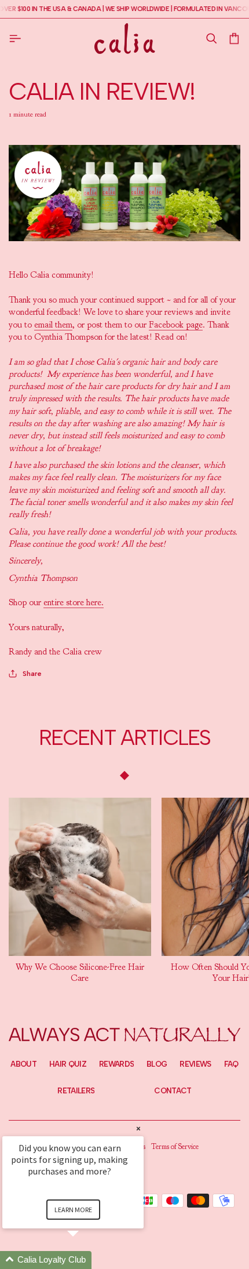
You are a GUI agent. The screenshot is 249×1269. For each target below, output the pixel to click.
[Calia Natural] (124, 38)
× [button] (138, 1128)
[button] (211, 38)
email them (53, 324)
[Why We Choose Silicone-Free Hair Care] (80, 877)
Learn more (73, 1209)
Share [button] (32, 674)
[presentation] (80, 972)
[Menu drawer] (17, 38)
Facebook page (176, 324)
